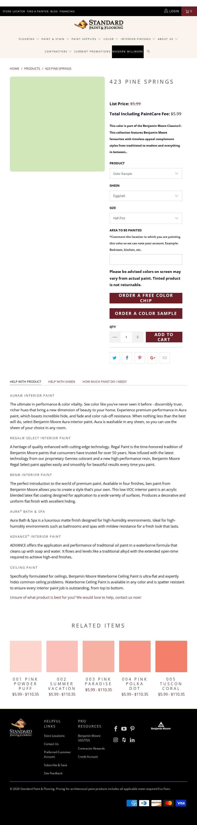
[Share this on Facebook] (127, 357)
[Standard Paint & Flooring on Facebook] (115, 729)
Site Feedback (53, 773)
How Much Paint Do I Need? (104, 381)
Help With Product (25, 381)
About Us (166, 39)
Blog (54, 11)
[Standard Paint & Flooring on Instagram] (115, 740)
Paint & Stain (53, 39)
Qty (113, 327)
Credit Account (88, 757)
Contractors (56, 51)
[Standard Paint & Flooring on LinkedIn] (132, 740)
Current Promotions (92, 51)
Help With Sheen (61, 381)
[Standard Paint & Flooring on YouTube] (124, 729)
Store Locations (54, 736)
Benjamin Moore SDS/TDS (89, 738)
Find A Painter (38, 11)
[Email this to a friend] (165, 357)
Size (113, 208)
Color (109, 39)
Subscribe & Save (55, 765)
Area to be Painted (145, 240)
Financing (67, 11)
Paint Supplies (84, 39)
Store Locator (14, 11)
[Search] (148, 51)
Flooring (27, 39)
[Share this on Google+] (152, 357)
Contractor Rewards (91, 748)
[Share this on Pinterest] (140, 357)
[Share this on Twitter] (115, 357)
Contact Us (51, 744)
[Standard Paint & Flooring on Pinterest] (132, 729)
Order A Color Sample (146, 313)
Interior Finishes (136, 39)
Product (117, 163)
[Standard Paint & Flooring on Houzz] (124, 740)
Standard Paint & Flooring (37, 789)
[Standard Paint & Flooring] (98, 24)
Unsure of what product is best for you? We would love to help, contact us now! (75, 597)
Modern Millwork (127, 51)
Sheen (115, 185)
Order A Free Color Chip (146, 298)
